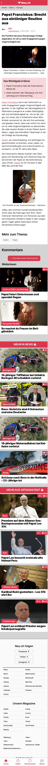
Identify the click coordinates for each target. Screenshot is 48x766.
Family (6, 717)
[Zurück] (1, 2)
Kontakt (28, 741)
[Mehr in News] (24, 344)
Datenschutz (8, 745)
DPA (10, 28)
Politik (27, 670)
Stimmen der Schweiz (33, 686)
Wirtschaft (29, 678)
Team (28, 737)
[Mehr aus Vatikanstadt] (24, 490)
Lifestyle (7, 690)
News (11, 7)
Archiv (6, 694)
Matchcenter (30, 674)
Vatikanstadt (13, 31)
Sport (6, 674)
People (6, 678)
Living (27, 709)
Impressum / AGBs (33, 745)
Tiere (5, 721)
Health (6, 709)
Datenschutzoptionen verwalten (13, 748)
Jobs (5, 741)
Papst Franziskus (10, 102)
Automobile (8, 725)
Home (4, 7)
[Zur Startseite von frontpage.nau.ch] (24, 3)
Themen (28, 690)
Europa (20, 7)
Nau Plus (28, 682)
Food (27, 717)
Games (6, 686)
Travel (27, 721)
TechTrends (29, 725)
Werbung (7, 737)
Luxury (28, 713)
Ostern (5, 140)
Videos (6, 682)
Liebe (6, 713)
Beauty (6, 729)
